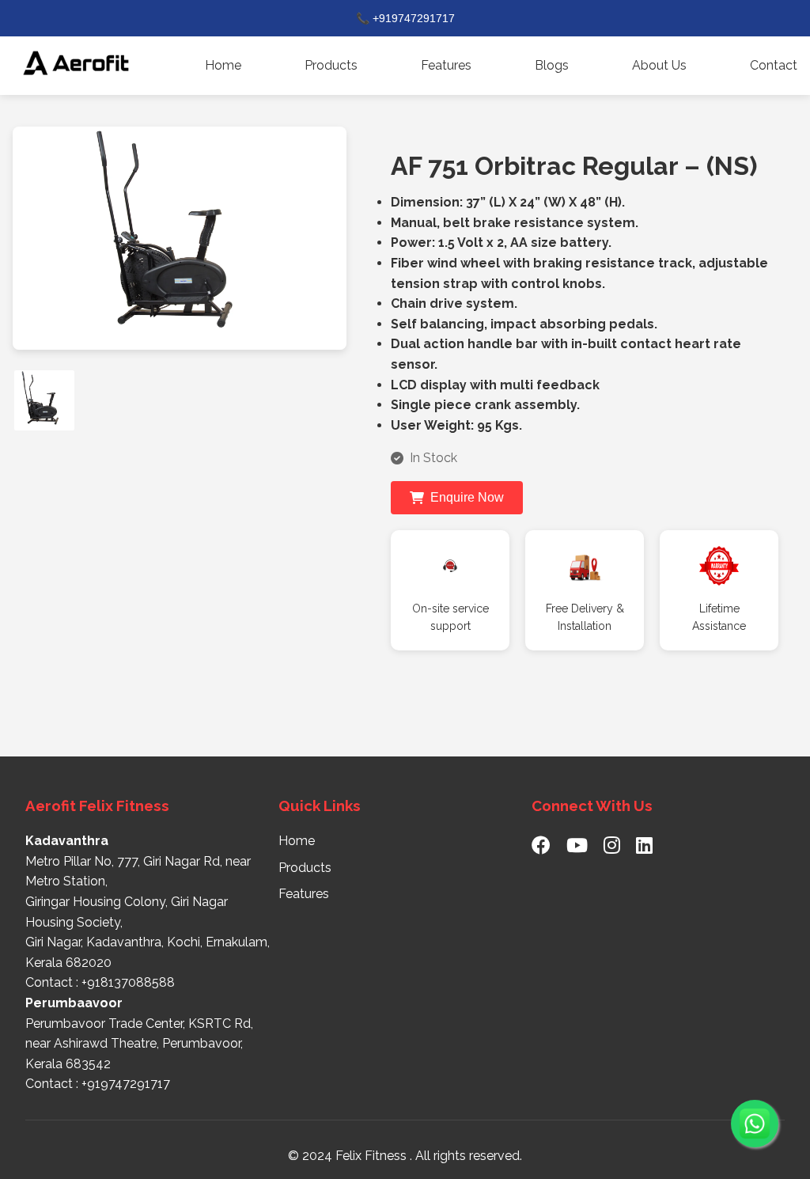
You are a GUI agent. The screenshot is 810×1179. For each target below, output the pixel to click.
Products (331, 65)
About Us (659, 65)
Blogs (552, 65)
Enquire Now (467, 497)
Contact (773, 65)
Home (223, 65)
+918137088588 (128, 982)
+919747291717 (125, 1083)
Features (446, 65)
